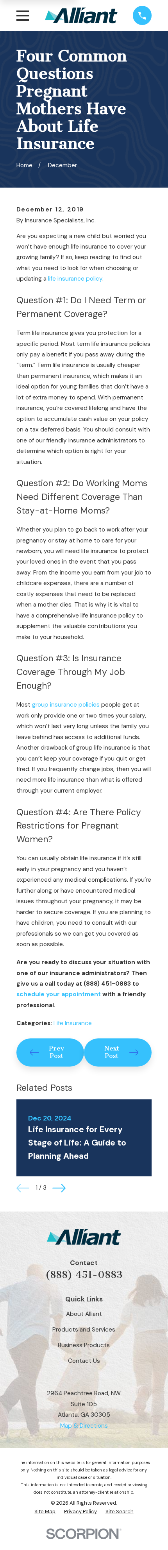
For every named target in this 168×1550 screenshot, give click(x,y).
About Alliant (84, 1314)
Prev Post (56, 1052)
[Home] (81, 15)
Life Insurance (73, 1023)
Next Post (111, 1052)
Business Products (84, 1345)
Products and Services (83, 1329)
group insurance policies (66, 705)
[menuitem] (44, 1511)
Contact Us (84, 1361)
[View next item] (59, 1188)
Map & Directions (84, 1426)
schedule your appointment (58, 994)
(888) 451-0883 (84, 1274)
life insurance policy (75, 279)
